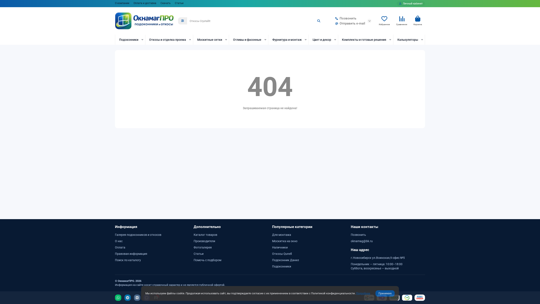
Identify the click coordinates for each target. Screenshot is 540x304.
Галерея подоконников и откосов (138, 234)
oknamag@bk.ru (362, 241)
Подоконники (128, 39)
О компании (122, 3)
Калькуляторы (407, 39)
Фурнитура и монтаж (287, 39)
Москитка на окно (284, 241)
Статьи (179, 3)
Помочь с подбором (207, 260)
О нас (119, 241)
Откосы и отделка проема (167, 39)
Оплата (120, 247)
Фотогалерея (203, 247)
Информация (126, 227)
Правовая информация (131, 253)
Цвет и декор (322, 39)
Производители (204, 241)
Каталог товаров (205, 234)
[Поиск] (319, 21)
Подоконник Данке (285, 260)
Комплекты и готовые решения (364, 39)
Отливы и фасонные (247, 39)
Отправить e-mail (352, 23)
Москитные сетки (209, 39)
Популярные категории (292, 227)
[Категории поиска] (182, 20)
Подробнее (363, 293)
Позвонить (348, 18)
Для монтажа (281, 234)
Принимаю (385, 293)
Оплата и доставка (145, 3)
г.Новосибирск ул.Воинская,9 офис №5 (378, 257)
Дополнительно (207, 227)
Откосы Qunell (282, 253)
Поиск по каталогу (128, 260)
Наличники (280, 247)
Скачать (166, 3)
